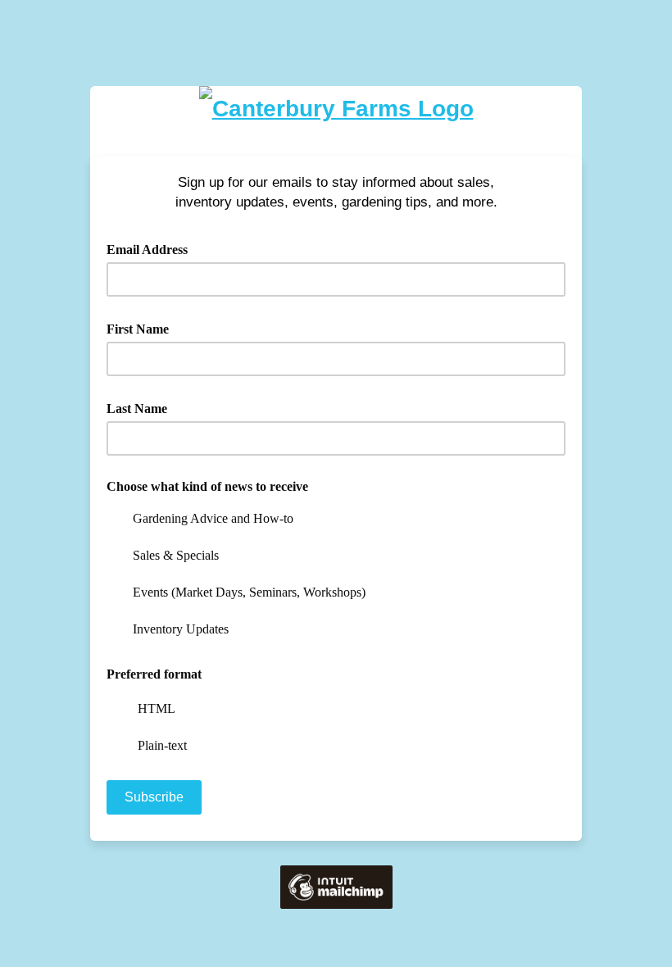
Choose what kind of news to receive (207, 486)
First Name (143, 328)
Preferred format (154, 674)
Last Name (143, 407)
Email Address (153, 248)
